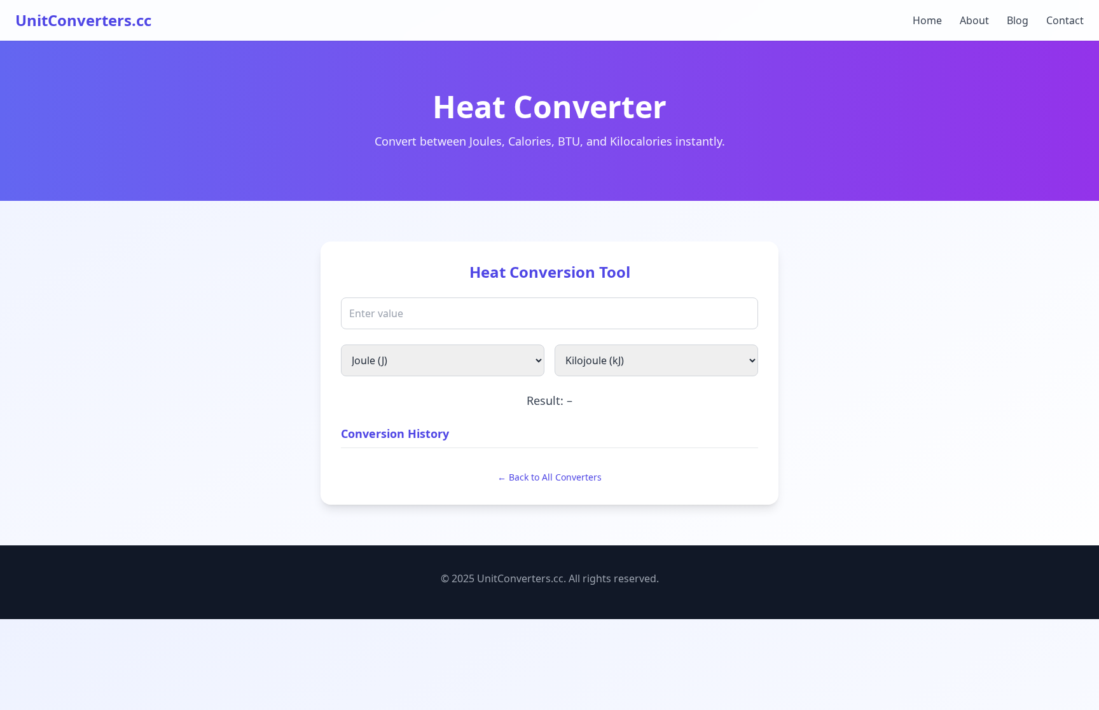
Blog (1017, 20)
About (974, 20)
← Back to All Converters (549, 477)
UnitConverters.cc (83, 20)
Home (927, 20)
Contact (1065, 20)
